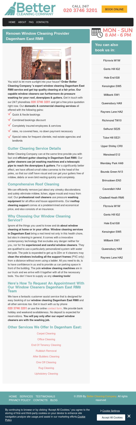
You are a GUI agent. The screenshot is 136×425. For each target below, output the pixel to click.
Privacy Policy (20, 400)
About (22, 22)
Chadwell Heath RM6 (111, 197)
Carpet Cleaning (46, 333)
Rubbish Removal (46, 350)
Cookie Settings (111, 410)
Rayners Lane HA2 (112, 111)
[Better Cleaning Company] (30, 14)
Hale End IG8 (112, 77)
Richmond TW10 (111, 120)
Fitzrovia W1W (111, 60)
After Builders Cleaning (46, 356)
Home (12, 22)
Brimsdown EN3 (111, 180)
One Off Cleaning (46, 362)
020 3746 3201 (40, 102)
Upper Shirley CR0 (112, 146)
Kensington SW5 (111, 86)
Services (26, 396)
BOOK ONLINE (114, 9)
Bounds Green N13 (112, 171)
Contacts (42, 22)
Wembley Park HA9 (111, 163)
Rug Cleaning (46, 368)
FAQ (31, 22)
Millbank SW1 (112, 94)
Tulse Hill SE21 (111, 137)
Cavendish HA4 (112, 189)
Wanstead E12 (111, 154)
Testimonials (45, 396)
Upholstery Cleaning (46, 373)
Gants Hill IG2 (112, 69)
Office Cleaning (46, 339)
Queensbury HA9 (112, 103)
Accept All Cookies (112, 417)
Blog (54, 400)
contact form (54, 308)
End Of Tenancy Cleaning (46, 345)
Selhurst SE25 (111, 129)
